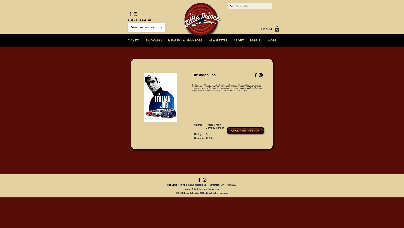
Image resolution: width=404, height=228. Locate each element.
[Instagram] (135, 14)
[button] (277, 29)
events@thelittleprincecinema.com (202, 189)
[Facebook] (130, 14)
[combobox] (146, 27)
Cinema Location (139, 20)
